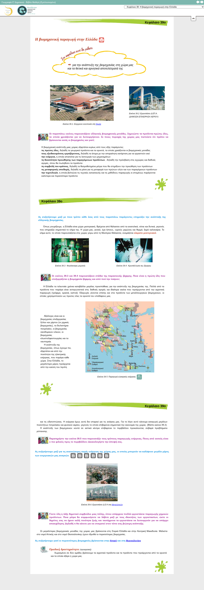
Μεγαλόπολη (117, 505)
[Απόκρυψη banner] (193, 18)
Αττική (113, 540)
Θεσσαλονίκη (133, 540)
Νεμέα (98, 124)
